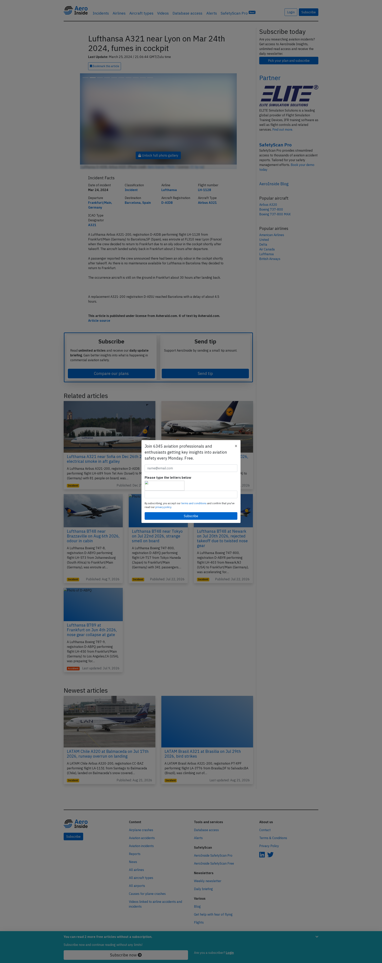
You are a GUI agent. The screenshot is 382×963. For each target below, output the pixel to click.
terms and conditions (194, 503)
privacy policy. (163, 507)
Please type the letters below (168, 478)
